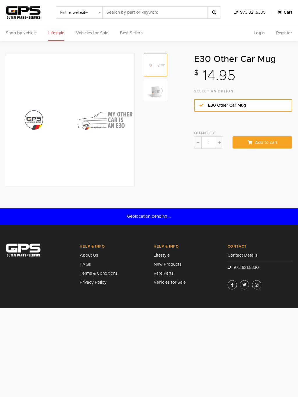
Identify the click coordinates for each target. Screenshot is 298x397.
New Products (167, 264)
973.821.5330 (253, 12)
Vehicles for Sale (92, 33)
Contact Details (242, 255)
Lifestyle (56, 33)
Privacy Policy (93, 282)
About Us (89, 255)
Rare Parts (163, 273)
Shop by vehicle (21, 33)
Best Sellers (131, 33)
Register (284, 33)
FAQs (85, 264)
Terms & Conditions (99, 273)
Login (259, 33)
